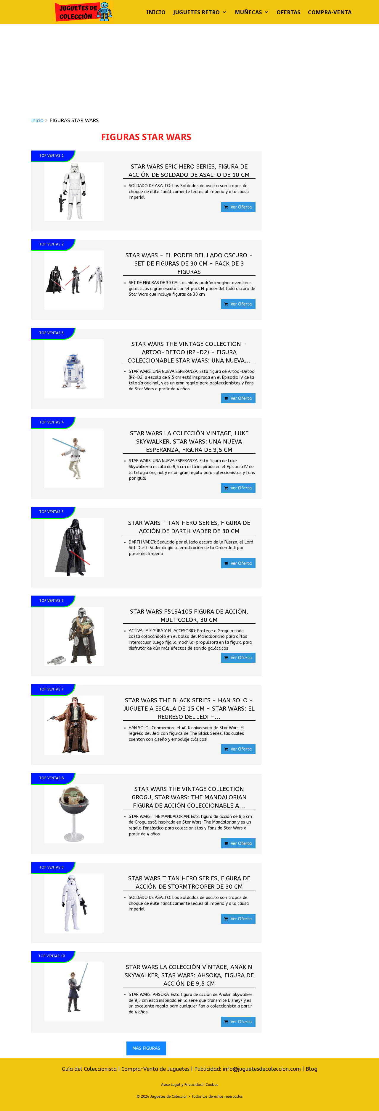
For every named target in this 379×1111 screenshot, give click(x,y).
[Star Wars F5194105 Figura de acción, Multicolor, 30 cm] (74, 636)
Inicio (156, 12)
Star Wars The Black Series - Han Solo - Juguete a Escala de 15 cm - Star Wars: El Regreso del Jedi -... (189, 708)
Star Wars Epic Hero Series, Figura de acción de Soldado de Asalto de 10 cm (189, 170)
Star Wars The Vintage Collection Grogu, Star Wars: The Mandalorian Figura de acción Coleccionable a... (189, 796)
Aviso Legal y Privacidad (182, 1085)
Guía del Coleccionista (89, 1069)
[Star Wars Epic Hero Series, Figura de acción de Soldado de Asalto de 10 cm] (74, 191)
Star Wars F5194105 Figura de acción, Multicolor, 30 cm (189, 615)
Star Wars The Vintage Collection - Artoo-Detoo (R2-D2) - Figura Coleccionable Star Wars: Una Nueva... (189, 351)
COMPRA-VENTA (329, 12)
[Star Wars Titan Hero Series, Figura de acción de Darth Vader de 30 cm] (74, 547)
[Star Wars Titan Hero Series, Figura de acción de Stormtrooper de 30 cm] (74, 903)
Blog (311, 1069)
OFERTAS (288, 12)
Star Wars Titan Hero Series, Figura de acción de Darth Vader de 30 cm (189, 526)
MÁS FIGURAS (146, 1048)
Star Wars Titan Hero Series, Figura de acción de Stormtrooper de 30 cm (189, 882)
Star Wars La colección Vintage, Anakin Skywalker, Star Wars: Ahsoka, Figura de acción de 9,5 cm (189, 974)
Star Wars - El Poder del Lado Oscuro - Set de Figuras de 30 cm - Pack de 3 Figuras (189, 263)
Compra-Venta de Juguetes (155, 1069)
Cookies (212, 1085)
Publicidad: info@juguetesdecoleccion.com (248, 1069)
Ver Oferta (241, 207)
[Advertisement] (189, 68)
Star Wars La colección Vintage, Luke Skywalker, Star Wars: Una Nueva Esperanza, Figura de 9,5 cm (189, 441)
